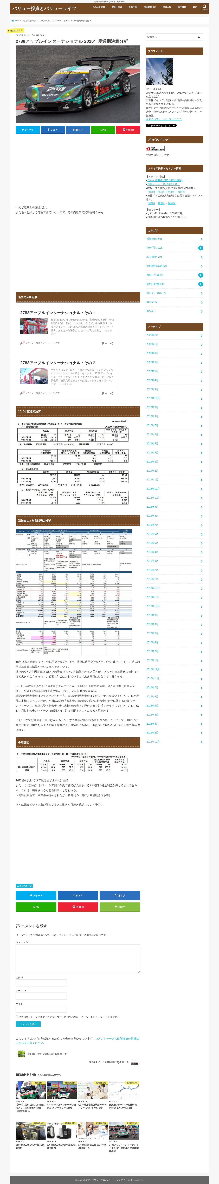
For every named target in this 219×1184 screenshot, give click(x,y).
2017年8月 (152, 624)
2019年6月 (152, 434)
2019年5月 (152, 443)
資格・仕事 (154, 275)
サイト (19, 1003)
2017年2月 (152, 651)
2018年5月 (152, 543)
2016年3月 (152, 723)
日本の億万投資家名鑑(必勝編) (164, 180)
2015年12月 (153, 741)
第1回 (151, 191)
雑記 (150, 311)
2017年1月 (152, 660)
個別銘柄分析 (150, 7)
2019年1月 (152, 479)
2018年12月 (153, 488)
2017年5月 (152, 633)
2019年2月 (152, 470)
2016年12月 (153, 669)
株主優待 (182, 7)
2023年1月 (152, 344)
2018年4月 (152, 552)
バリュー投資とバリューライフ (44, 8)
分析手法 (133, 7)
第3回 (171, 191)
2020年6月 (152, 362)
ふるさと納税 (99, 7)
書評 (195, 7)
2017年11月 (152, 597)
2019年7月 (152, 425)
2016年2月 (152, 732)
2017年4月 (152, 642)
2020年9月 (152, 353)
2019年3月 (152, 461)
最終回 (181, 191)
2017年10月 (153, 606)
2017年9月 (152, 615)
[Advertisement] (78, 171)
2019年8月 (152, 416)
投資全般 (167, 7)
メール (21, 990)
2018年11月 (152, 497)
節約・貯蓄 (117, 7)
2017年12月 (153, 588)
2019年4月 (152, 452)
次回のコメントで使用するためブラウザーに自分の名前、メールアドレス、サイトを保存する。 (70, 1017)
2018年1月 (152, 579)
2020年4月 (152, 380)
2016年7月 (152, 687)
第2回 (161, 191)
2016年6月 (152, 696)
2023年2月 (152, 335)
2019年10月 (153, 398)
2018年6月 (152, 534)
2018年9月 (152, 506)
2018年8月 (152, 515)
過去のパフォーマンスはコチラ (164, 119)
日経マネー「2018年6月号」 (163, 184)
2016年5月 (152, 705)
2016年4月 (152, 714)
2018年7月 (152, 524)
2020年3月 (152, 389)
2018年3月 (152, 561)
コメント (22, 942)
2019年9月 (152, 407)
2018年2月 (152, 570)
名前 (20, 977)
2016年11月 (152, 678)
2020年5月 (152, 371)
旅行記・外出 (156, 293)
